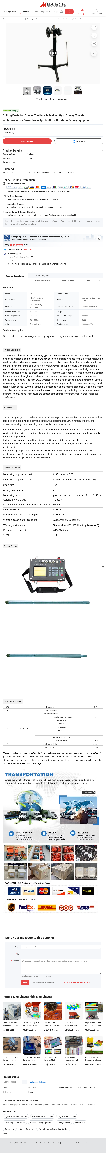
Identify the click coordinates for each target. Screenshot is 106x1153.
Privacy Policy (91, 1143)
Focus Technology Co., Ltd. (36, 1143)
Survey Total (9, 1129)
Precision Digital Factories (42, 1116)
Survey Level (80, 1122)
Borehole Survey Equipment (41, 1122)
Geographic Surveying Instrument (39, 19)
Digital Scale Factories (67, 1116)
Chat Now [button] (80, 141)
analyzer (6, 1087)
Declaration (80, 1143)
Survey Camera (64, 1122)
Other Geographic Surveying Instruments (67, 19)
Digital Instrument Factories (16, 1116)
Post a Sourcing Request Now (77, 982)
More (5, 1133)
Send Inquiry (27, 141)
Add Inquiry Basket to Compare (53, 99)
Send (25, 982)
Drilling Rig (7, 1092)
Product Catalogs (39, 1082)
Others (30, 1092)
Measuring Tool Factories (15, 1122)
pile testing (32, 1087)
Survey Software (26, 1129)
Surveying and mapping (62, 1087)
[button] (95, 280)
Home (5, 19)
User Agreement (67, 1143)
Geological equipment (87, 1087)
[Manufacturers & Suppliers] (53, 4)
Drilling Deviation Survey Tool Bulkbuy (53, 1129)
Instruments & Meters (17, 19)
